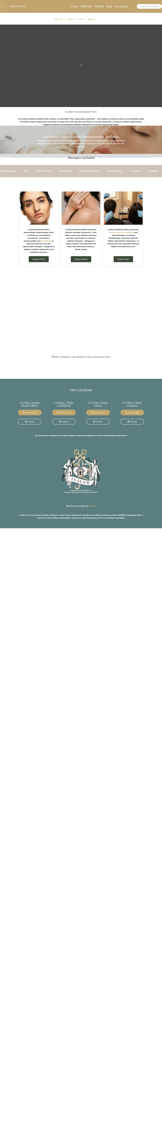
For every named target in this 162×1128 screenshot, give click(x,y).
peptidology (46, 241)
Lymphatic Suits (126, 171)
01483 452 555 (65, 452)
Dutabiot (86, 171)
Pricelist (99, 7)
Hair (80, 19)
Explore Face (38, 259)
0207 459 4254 (31, 452)
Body (90, 19)
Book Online (81, 94)
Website (31, 461)
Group (74, 7)
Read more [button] (25, 396)
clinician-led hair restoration (121, 232)
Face (70, 19)
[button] (143, 385)
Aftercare (86, 7)
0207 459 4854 (133, 452)
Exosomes (16, 171)
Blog (109, 7)
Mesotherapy (66, 171)
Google (92, 496)
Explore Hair (123, 259)
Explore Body (81, 259)
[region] (31, 1109)
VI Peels (104, 171)
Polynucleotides (40, 171)
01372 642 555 (99, 452)
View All (58, 19)
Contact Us (121, 7)
